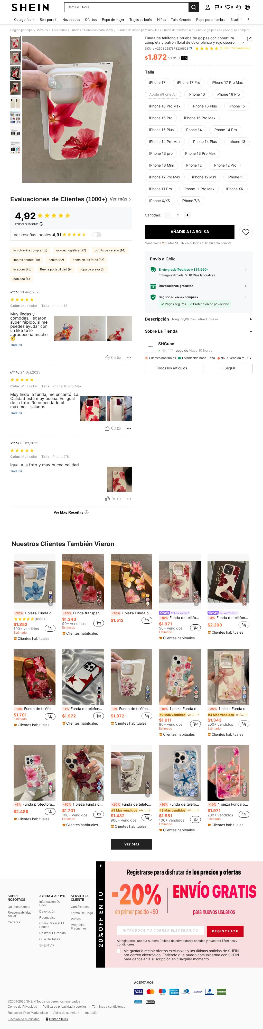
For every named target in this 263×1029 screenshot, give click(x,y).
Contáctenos (80, 907)
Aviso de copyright (66, 1013)
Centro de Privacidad (22, 1006)
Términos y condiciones (108, 1006)
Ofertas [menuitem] (91, 19)
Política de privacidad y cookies (65, 1006)
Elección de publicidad (24, 1019)
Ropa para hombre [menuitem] (210, 19)
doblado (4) (21, 279)
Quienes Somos (19, 907)
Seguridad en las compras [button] (178, 297)
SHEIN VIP (46, 945)
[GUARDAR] (246, 232)
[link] (217, 7)
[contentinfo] (197, 992)
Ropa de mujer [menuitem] (113, 19)
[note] (32, 638)
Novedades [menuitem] (71, 19)
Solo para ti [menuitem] (48, 19)
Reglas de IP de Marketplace (28, 1013)
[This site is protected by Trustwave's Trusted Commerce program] (138, 1002)
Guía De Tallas (49, 939)
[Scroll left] (242, 19)
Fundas (75, 30)
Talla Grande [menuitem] (181, 19)
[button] (239, 7)
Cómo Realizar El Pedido (51, 925)
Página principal (21, 30)
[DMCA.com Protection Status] (150, 1002)
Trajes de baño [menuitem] (140, 19)
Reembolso (47, 917)
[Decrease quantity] (168, 215)
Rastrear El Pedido (52, 933)
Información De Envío (50, 903)
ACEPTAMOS (144, 983)
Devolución (47, 911)
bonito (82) (56, 260)
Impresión (91, 1013)
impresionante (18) (26, 260)
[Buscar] (194, 7)
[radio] (157, 82)
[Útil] (107, 358)
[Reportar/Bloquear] (129, 358)
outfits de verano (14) (110, 250)
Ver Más (131, 844)
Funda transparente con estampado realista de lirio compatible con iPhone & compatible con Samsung (83, 613)
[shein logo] (30, 7)
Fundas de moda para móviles (138, 30)
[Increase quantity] (187, 215)
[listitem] (35, 597)
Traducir (16, 345)
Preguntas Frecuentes (79, 926)
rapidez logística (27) (71, 250)
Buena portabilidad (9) (56, 269)
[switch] (96, 234)
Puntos (76, 919)
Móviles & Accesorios (51, 30)
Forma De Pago (82, 913)
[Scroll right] (248, 19)
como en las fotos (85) (88, 260)
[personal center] (208, 7)
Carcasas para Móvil (99, 30)
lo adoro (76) (22, 269)
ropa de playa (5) (92, 269)
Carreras (14, 922)
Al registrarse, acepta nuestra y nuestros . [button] (177, 942)
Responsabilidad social (20, 914)
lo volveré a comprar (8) (30, 250)
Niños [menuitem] (161, 19)
